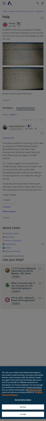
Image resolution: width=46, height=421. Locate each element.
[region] (23, 392)
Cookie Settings (34, 390)
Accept (23, 414)
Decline (23, 407)
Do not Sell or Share (23, 400)
